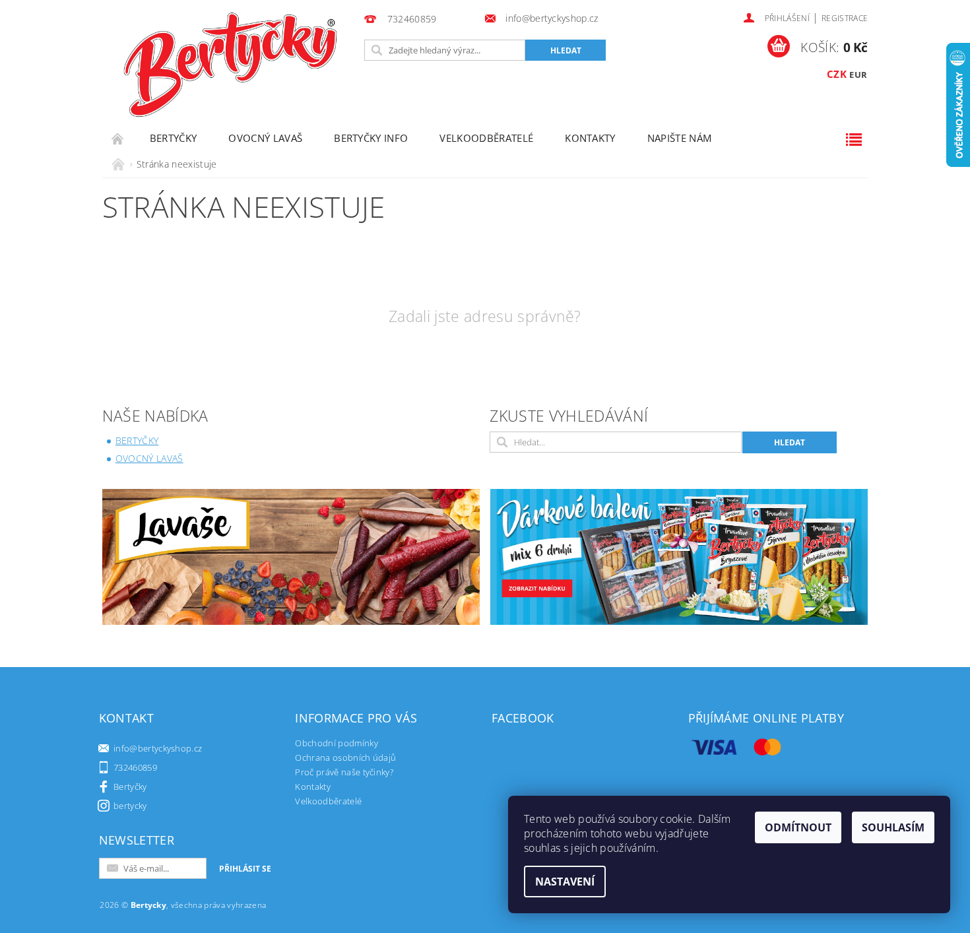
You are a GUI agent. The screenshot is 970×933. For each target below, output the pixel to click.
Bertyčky (173, 138)
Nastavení (565, 881)
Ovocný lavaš (265, 138)
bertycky (130, 806)
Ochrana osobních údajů (345, 757)
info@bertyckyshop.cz (157, 748)
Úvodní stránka (118, 138)
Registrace (845, 18)
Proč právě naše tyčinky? (344, 772)
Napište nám (679, 138)
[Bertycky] (230, 64)
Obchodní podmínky (336, 743)
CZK (837, 73)
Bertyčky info (371, 138)
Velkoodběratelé (486, 138)
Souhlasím (893, 827)
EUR (858, 74)
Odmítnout (798, 827)
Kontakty (590, 138)
